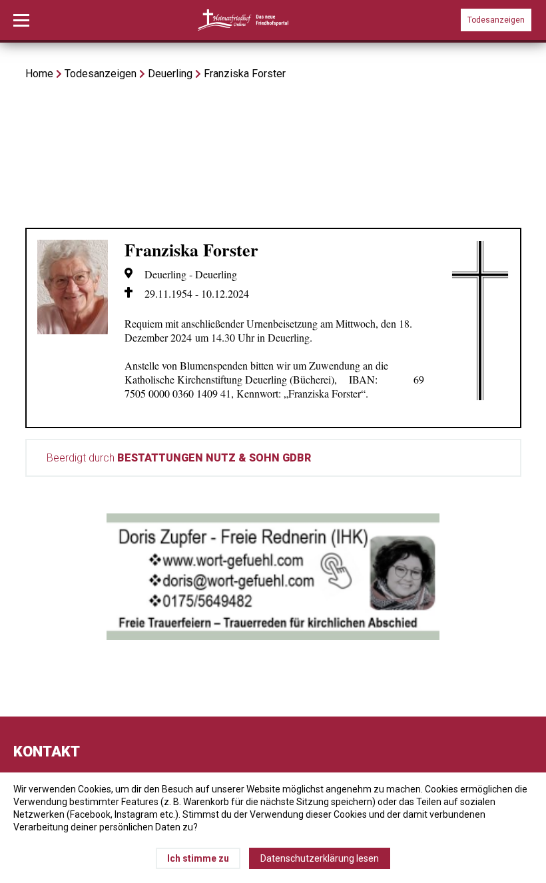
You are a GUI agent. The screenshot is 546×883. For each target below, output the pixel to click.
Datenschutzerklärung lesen (319, 858)
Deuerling (170, 73)
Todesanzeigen (496, 20)
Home (39, 73)
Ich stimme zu (198, 858)
